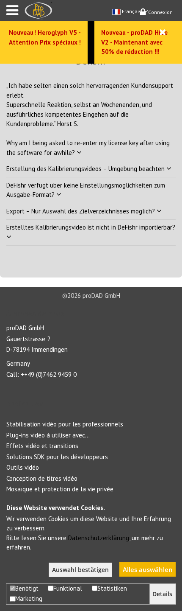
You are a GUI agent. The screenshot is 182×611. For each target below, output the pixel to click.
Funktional (67, 588)
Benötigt (27, 588)
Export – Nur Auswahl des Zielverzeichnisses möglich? (81, 211)
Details (162, 594)
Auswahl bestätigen (80, 570)
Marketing (28, 598)
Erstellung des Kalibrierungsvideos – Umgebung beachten (86, 169)
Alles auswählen (148, 569)
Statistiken (112, 588)
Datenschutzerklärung (98, 538)
